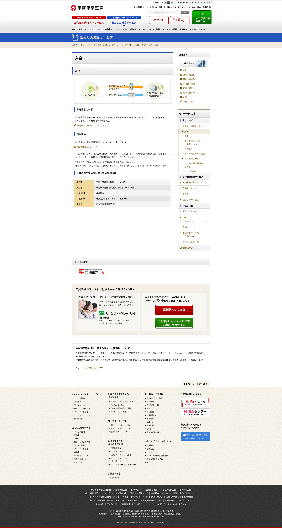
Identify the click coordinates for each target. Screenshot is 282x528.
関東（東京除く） (191, 79)
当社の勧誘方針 (169, 490)
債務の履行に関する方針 (126, 500)
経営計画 (150, 402)
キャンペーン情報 (170, 29)
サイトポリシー (138, 504)
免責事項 (124, 504)
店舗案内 (183, 29)
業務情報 (150, 419)
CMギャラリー (152, 429)
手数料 (186, 194)
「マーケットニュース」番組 (121, 401)
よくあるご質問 (116, 451)
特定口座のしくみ (191, 242)
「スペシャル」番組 (118, 412)
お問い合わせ (171, 7)
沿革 (148, 408)
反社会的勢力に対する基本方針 (179, 497)
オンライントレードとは (120, 425)
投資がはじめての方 (138, 29)
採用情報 (208, 7)
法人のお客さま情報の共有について (104, 497)
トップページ (90, 45)
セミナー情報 (154, 29)
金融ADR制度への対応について (178, 500)
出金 (186, 136)
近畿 (185, 97)
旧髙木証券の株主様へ (155, 432)
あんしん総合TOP (79, 29)
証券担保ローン (80, 459)
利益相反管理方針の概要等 (101, 500)
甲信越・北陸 (189, 83)
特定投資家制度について (151, 500)
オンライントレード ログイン (122, 428)
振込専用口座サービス (87, 147)
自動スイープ (189, 227)
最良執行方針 (185, 490)
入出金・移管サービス (143, 45)
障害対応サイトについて (120, 432)
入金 (186, 131)
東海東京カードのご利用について (92, 125)
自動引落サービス (191, 188)
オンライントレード (198, 29)
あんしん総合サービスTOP (108, 45)
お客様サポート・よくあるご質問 (149, 7)
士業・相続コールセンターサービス (124, 465)
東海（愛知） (189, 88)
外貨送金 (188, 149)
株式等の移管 (190, 171)
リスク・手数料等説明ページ (91, 368)
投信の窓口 (78, 419)
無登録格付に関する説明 (106, 504)
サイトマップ (185, 7)
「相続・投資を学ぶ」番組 (121, 408)
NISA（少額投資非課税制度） (158, 456)
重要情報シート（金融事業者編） (145, 490)
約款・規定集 (157, 497)
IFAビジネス (79, 462)
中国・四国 (188, 101)
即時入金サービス (192, 158)
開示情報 (150, 412)
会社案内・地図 (153, 405)
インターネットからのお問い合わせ (119, 459)
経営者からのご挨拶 (155, 398)
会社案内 (197, 7)
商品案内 (108, 29)
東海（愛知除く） (191, 92)
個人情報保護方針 (92, 493)
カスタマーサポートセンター (121, 455)
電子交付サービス (191, 200)
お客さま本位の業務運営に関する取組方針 (109, 490)
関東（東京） (189, 75)
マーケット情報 (121, 29)
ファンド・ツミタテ (155, 452)
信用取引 (150, 445)
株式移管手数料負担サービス (193, 165)
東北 (185, 70)
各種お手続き (115, 448)
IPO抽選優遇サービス (193, 182)
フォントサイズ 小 (172, 2)
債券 (148, 462)
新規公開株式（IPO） (155, 459)
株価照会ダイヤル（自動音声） (191, 234)
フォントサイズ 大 (165, 2)
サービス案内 (126, 45)
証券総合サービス (191, 211)
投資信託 (150, 449)
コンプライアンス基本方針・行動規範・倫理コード (126, 493)
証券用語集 (114, 478)
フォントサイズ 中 (168, 2)
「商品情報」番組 (117, 405)
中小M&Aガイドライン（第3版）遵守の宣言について (174, 493)
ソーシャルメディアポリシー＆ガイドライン (167, 504)
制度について (189, 248)
